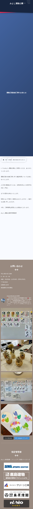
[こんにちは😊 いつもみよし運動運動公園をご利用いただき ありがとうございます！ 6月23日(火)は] (16, 419)
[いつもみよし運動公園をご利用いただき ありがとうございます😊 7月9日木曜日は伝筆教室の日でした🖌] (16, 387)
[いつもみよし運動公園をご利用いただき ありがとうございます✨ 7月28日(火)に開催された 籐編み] (16, 355)
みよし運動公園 (16, 3)
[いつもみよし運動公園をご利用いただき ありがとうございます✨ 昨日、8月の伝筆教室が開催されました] (16, 323)
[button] (28, 2)
